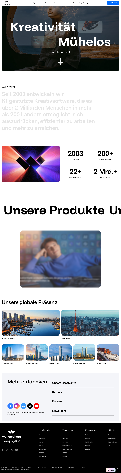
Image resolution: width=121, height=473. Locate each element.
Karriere (64, 452)
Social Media (89, 442)
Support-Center (112, 442)
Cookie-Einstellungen (42, 467)
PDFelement (42, 449)
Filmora (41, 435)
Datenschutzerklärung (17, 467)
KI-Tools (87, 435)
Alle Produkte (42, 456)
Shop (74, 3)
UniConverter (42, 438)
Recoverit (41, 442)
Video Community (113, 438)
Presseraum (67, 3)
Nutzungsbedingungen (57, 467)
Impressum (29, 467)
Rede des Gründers (67, 449)
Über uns (65, 438)
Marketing (88, 438)
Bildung (64, 456)
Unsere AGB (4, 467)
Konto (109, 445)
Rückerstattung (71, 467)
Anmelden (113, 3)
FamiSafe (41, 452)
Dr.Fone (41, 445)
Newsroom (65, 442)
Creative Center (66, 435)
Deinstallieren (82, 467)
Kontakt (110, 435)
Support (81, 3)
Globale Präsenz (67, 445)
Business (87, 449)
